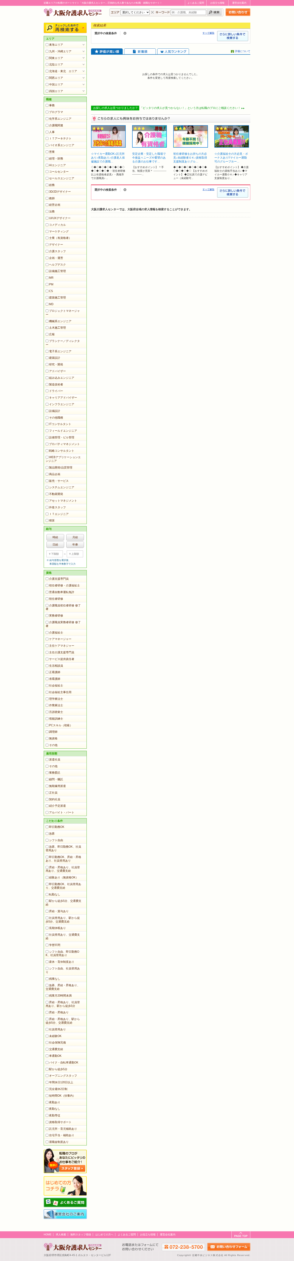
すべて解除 (208, 33)
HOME (47, 1234)
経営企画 (54, 204)
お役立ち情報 (217, 3)
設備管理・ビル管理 (61, 437)
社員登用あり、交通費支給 (63, 936)
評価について (242, 51)
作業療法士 (56, 705)
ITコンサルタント (60, 424)
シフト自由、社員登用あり (63, 970)
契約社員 (54, 799)
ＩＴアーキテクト (60, 138)
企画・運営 (56, 258)
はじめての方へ (104, 1234)
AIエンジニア (57, 165)
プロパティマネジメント (64, 444)
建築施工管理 (57, 297)
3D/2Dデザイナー (60, 191)
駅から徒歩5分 (58, 1069)
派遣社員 (54, 759)
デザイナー (56, 244)
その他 (53, 745)
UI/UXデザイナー (60, 218)
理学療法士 (56, 698)
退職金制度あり (59, 1142)
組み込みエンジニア (61, 377)
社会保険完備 (57, 1042)
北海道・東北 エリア (63, 71)
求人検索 (61, 1234)
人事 (52, 132)
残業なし (54, 978)
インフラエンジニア (61, 404)
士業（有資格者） (60, 238)
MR (51, 277)
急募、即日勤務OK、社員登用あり (63, 848)
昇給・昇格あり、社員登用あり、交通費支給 (63, 869)
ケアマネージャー (60, 639)
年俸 (75, 544)
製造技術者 (56, 384)
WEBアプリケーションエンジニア (63, 459)
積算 (52, 520)
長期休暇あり (57, 928)
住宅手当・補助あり (61, 1135)
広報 (52, 334)
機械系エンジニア (60, 321)
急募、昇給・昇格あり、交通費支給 (63, 987)
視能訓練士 (56, 718)
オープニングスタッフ (63, 1075)
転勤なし (54, 894)
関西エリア (56, 77)
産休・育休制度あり (61, 961)
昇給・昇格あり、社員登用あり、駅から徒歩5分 (63, 1004)
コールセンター (59, 171)
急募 (52, 833)
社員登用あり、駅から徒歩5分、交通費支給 (63, 919)
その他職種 (56, 417)
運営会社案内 (239, 3)
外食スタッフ (57, 507)
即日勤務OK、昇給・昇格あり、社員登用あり (63, 858)
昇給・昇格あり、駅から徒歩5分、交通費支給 (63, 1020)
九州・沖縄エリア (60, 51)
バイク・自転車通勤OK (63, 1062)
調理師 (53, 731)
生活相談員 (56, 665)
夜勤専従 (54, 1115)
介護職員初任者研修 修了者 (63, 607)
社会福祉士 (56, 685)
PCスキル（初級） (61, 725)
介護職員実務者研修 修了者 (63, 624)
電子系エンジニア (60, 351)
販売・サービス (59, 480)
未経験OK (55, 1036)
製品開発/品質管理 (60, 467)
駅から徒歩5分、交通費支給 (63, 902)
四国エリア (56, 91)
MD (51, 304)
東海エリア (56, 44)
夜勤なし (54, 1108)
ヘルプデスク (57, 264)
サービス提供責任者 (61, 659)
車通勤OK (55, 1055)
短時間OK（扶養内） (62, 1095)
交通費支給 (56, 1049)
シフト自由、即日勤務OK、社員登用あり (62, 953)
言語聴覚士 (56, 712)
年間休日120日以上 (61, 1082)
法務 (52, 211)
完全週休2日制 (58, 1089)
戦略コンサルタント (61, 450)
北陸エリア (56, 64)
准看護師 (54, 678)
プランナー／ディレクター (63, 342)
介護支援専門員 (59, 578)
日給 (55, 544)
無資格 (53, 738)
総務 (52, 185)
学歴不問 (54, 945)
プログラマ (56, 112)
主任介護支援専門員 (61, 652)
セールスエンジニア (61, 178)
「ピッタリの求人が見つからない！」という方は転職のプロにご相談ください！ (190, 108)
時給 (55, 537)
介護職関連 (56, 125)
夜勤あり (54, 1102)
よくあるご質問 (195, 3)
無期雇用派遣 (57, 786)
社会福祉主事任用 (60, 692)
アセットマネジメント (63, 500)
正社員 (53, 792)
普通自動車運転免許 (61, 592)
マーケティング (59, 231)
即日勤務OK (56, 826)
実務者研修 (56, 615)
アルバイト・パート (61, 812)
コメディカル (57, 224)
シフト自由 (56, 840)
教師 (52, 198)
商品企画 (54, 474)
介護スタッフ (57, 251)
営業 (52, 151)
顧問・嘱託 (56, 779)
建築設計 (54, 357)
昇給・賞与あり (59, 911)
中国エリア (56, 84)
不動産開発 (56, 494)
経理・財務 (56, 158)
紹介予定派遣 (57, 805)
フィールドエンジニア (63, 430)
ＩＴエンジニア (59, 514)
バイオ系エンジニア (61, 145)
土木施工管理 (57, 327)
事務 (52, 105)
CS (51, 291)
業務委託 (54, 772)
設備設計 (54, 411)
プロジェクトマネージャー (63, 312)
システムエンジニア (61, 487)
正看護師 (54, 672)
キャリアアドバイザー (63, 397)
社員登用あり (57, 1029)
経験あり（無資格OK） (63, 877)
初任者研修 (56, 598)
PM (51, 284)
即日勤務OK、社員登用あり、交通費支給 (63, 885)
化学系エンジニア (60, 118)
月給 (75, 537)
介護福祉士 (56, 632)
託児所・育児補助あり (63, 1128)
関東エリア (56, 58)
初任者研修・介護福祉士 (64, 585)
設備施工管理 (57, 271)
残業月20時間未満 (60, 995)
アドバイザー (57, 371)
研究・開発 (56, 364)
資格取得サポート (60, 1122)
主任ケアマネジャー (61, 645)
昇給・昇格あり (59, 1012)
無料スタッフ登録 (80, 1234)
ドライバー (56, 391)
